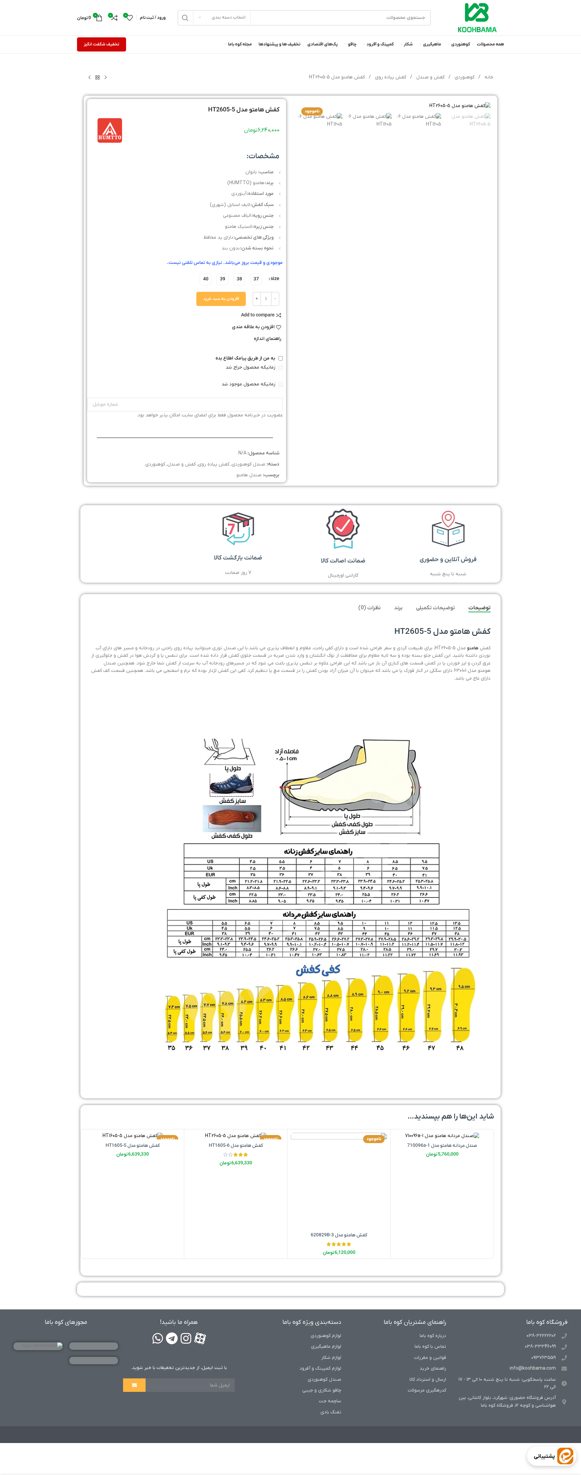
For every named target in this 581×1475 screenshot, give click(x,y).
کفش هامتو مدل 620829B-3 (339, 1235)
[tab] (479, 608)
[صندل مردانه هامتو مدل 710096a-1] (442, 1136)
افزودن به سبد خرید (221, 299)
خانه (488, 77)
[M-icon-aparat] (200, 1338)
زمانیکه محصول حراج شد (251, 367)
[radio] (256, 279)
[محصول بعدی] (89, 78)
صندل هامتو (249, 475)
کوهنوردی (463, 77)
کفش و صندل (429, 77)
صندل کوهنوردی (248, 464)
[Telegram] (172, 1338)
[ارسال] (134, 1385)
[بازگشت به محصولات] (97, 78)
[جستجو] (185, 18)
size (275, 279)
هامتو (472, 648)
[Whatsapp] (158, 1338)
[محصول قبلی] (106, 78)
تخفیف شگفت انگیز (101, 44)
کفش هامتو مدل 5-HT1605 (133, 1145)
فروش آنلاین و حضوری (448, 559)
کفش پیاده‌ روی (390, 77)
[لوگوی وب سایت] (477, 17)
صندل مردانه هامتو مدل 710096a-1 (442, 1145)
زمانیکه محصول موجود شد (249, 384)
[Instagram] (186, 1338)
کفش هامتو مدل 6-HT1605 (236, 1145)
